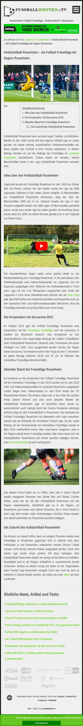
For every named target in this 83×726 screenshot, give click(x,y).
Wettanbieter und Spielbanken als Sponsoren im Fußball (35, 646)
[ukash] (11, 678)
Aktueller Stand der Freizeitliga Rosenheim (47, 122)
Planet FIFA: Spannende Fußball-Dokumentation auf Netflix (36, 618)
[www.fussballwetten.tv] (38, 11)
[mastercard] (26, 670)
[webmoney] (57, 678)
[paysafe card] (57, 670)
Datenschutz (71, 696)
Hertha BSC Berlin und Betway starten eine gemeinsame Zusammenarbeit (34, 656)
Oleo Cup (73, 295)
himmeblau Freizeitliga (40, 330)
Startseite (29, 39)
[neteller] (72, 678)
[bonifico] (11, 686)
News (67, 575)
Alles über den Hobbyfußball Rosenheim (46, 113)
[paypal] (49, 686)
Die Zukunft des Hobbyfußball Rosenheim (53, 127)
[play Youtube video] (41, 246)
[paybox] (42, 678)
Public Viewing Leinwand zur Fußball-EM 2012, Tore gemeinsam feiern (42, 625)
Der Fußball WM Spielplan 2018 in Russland (28, 639)
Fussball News (43, 39)
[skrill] (26, 678)
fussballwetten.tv (49, 708)
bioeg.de (61, 696)
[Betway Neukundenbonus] (41, 33)
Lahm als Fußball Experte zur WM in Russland (29, 611)
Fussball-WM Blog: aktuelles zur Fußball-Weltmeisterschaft (36, 604)
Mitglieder (52, 700)
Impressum (42, 700)
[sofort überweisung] (42, 670)
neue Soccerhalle (18, 442)
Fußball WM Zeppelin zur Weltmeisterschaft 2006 (31, 632)
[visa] (11, 670)
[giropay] (72, 670)
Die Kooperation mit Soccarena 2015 (44, 117)
